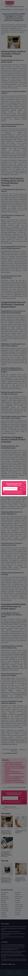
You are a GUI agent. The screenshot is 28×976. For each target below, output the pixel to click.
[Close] (24, 482)
